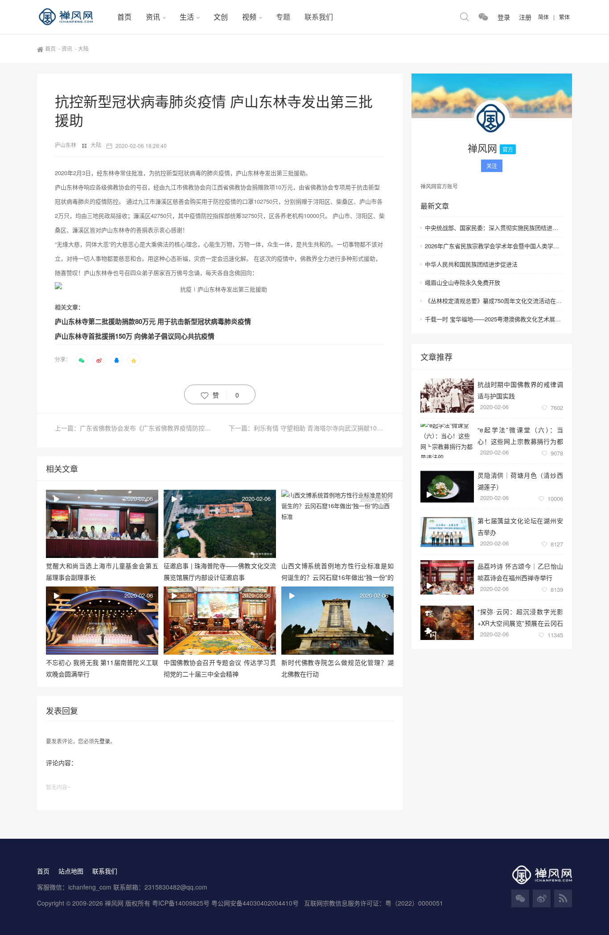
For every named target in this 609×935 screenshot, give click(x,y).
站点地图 (70, 870)
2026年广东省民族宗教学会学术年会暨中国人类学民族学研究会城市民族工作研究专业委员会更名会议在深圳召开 (494, 246)
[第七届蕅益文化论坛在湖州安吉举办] (447, 532)
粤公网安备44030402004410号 (255, 902)
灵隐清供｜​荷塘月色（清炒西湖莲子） (520, 481)
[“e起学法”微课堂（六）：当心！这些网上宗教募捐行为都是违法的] (447, 441)
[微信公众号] (520, 898)
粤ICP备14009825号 (181, 902)
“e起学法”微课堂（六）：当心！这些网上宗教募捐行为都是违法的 (520, 435)
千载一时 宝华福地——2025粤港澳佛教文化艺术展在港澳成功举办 (494, 319)
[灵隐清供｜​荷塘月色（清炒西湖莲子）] (447, 486)
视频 (249, 17)
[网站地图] (563, 898)
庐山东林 (66, 144)
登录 (104, 741)
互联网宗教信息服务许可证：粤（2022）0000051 (373, 902)
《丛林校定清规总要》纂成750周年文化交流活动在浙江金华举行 (494, 300)
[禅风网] (73, 17)
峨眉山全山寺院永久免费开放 (462, 282)
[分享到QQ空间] (133, 360)
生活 (187, 17)
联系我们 (318, 17)
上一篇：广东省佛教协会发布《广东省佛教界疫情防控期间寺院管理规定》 (137, 427)
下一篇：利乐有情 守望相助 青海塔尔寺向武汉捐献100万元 (307, 427)
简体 (543, 17)
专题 (283, 17)
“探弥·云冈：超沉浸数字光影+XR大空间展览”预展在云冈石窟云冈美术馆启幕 (520, 617)
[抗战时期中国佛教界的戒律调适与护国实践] (447, 395)
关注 (491, 165)
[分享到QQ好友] (116, 360)
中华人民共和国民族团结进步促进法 (471, 264)
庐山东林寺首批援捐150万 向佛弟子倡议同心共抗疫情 (134, 336)
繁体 (564, 17)
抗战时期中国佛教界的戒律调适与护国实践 (520, 390)
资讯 (153, 17)
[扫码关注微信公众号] (483, 17)
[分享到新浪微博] (99, 360)
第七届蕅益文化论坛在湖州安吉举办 (520, 526)
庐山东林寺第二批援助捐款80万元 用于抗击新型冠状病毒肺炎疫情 (153, 321)
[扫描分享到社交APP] (81, 360)
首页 (124, 17)
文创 (221, 17)
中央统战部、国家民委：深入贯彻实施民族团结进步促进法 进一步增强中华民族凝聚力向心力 (494, 227)
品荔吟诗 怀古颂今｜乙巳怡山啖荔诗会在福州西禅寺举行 (520, 572)
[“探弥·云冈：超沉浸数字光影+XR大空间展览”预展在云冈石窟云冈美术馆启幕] (447, 623)
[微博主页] (542, 898)
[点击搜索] (464, 17)
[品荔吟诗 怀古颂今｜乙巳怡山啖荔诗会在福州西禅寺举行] (447, 577)
